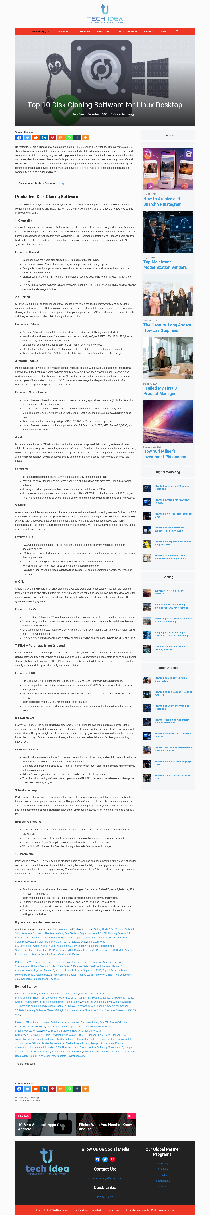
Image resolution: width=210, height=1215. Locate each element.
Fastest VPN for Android (28, 1022)
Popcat (36, 937)
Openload (42, 950)
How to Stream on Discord (56, 1030)
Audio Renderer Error (55, 1035)
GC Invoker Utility (106, 1039)
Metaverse (36, 1035)
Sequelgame (163, 1180)
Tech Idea (83, 1210)
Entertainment (128, 31)
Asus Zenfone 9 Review (85, 962)
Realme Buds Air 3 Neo (44, 954)
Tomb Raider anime (57, 1026)
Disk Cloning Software (29, 1101)
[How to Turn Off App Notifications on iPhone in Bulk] (147, 751)
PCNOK (102, 933)
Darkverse (51, 997)
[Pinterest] (52, 137)
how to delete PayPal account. (68, 1056)
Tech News (63, 31)
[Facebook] (19, 137)
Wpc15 (27, 1030)
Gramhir (24, 997)
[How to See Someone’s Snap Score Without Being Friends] (147, 559)
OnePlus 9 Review (99, 966)
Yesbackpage (73, 1043)
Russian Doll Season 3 (32, 1026)
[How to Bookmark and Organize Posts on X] (147, 489)
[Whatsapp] (69, 137)
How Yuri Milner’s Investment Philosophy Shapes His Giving (164, 457)
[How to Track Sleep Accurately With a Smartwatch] (147, 723)
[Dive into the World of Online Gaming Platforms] (147, 650)
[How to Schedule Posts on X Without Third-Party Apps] (147, 531)
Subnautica (104, 997)
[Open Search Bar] (177, 31)
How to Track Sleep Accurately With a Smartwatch (172, 721)
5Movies (71, 974)
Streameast (26, 946)
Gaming (148, 31)
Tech (76, 929)
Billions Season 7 (40, 966)
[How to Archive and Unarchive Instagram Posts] (168, 187)
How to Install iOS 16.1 (53, 937)
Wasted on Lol (114, 1051)
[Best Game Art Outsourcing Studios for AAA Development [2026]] (147, 608)
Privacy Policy (105, 1196)
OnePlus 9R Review (69, 954)
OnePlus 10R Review (95, 950)
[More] (85, 137)
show (60, 183)
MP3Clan (88, 1051)
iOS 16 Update (116, 950)
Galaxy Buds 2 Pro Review (108, 929)
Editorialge (163, 1163)
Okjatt (36, 946)
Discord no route (86, 1039)
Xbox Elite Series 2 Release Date (70, 966)
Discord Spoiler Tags (98, 1035)
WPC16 (36, 1030)
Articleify (163, 1169)
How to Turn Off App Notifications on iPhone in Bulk (173, 749)
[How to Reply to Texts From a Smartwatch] (147, 681)
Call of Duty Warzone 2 (27, 962)
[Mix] (61, 137)
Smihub (34, 997)
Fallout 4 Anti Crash (39, 1056)
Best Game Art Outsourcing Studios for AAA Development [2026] (171, 607)
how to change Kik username (98, 1043)
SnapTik (104, 1022)
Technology (39, 31)
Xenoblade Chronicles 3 (85, 1010)
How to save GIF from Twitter (33, 1043)
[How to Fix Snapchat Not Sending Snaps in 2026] (147, 545)
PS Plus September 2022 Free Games (45, 974)
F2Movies (20, 993)
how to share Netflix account (66, 1051)
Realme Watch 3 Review (91, 974)
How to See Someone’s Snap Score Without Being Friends (170, 557)
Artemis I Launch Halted (51, 993)
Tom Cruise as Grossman (113, 1010)
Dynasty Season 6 (44, 970)
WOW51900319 (77, 1035)
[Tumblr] (77, 137)
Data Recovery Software (32, 1010)
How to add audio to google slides (36, 1006)
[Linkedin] (44, 137)
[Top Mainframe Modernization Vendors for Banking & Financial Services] (168, 250)
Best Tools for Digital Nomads (81, 933)
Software (22, 1097)
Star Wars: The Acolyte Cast (48, 933)
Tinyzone (32, 993)
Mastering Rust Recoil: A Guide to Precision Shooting (173, 620)
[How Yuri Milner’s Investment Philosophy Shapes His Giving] (168, 440)
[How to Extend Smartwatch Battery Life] (147, 779)
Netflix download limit (38, 1051)
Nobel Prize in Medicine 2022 (57, 946)
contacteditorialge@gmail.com (104, 1178)
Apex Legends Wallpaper (42, 1039)
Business (85, 31)
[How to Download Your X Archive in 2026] (147, 503)
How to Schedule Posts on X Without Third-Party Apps (170, 529)
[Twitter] (27, 137)
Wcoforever (24, 966)
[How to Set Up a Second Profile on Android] (147, 695)
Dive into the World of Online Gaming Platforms (170, 648)
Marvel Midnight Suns (59, 1010)
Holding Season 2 (118, 933)
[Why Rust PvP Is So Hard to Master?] (147, 594)
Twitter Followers (66, 1039)
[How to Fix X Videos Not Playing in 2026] (147, 517)
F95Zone (100, 1051)
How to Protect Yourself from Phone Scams (56, 1002)
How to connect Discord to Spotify (80, 1047)
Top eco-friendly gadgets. (46, 979)
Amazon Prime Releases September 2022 (78, 970)
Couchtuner (29, 950)
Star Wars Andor (89, 1022)
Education (103, 31)
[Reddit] (36, 137)
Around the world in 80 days (96, 1002)
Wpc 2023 (74, 1026)
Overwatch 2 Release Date (56, 962)
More (162, 31)
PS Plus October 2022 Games (65, 950)
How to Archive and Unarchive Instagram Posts (162, 204)
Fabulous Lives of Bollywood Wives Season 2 (81, 1006)
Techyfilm (162, 1175)
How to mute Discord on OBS (45, 1047)
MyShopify (80, 946)
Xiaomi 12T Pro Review (109, 937)
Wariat (163, 1186)
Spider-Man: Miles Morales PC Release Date (61, 941)
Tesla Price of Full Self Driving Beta (77, 997)
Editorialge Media (165, 1210)
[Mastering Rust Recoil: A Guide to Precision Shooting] (147, 622)
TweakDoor (72, 993)
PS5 (42, 997)
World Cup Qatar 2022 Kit (81, 937)
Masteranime (57, 1043)
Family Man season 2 (111, 1047)
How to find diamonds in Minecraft (61, 1022)
